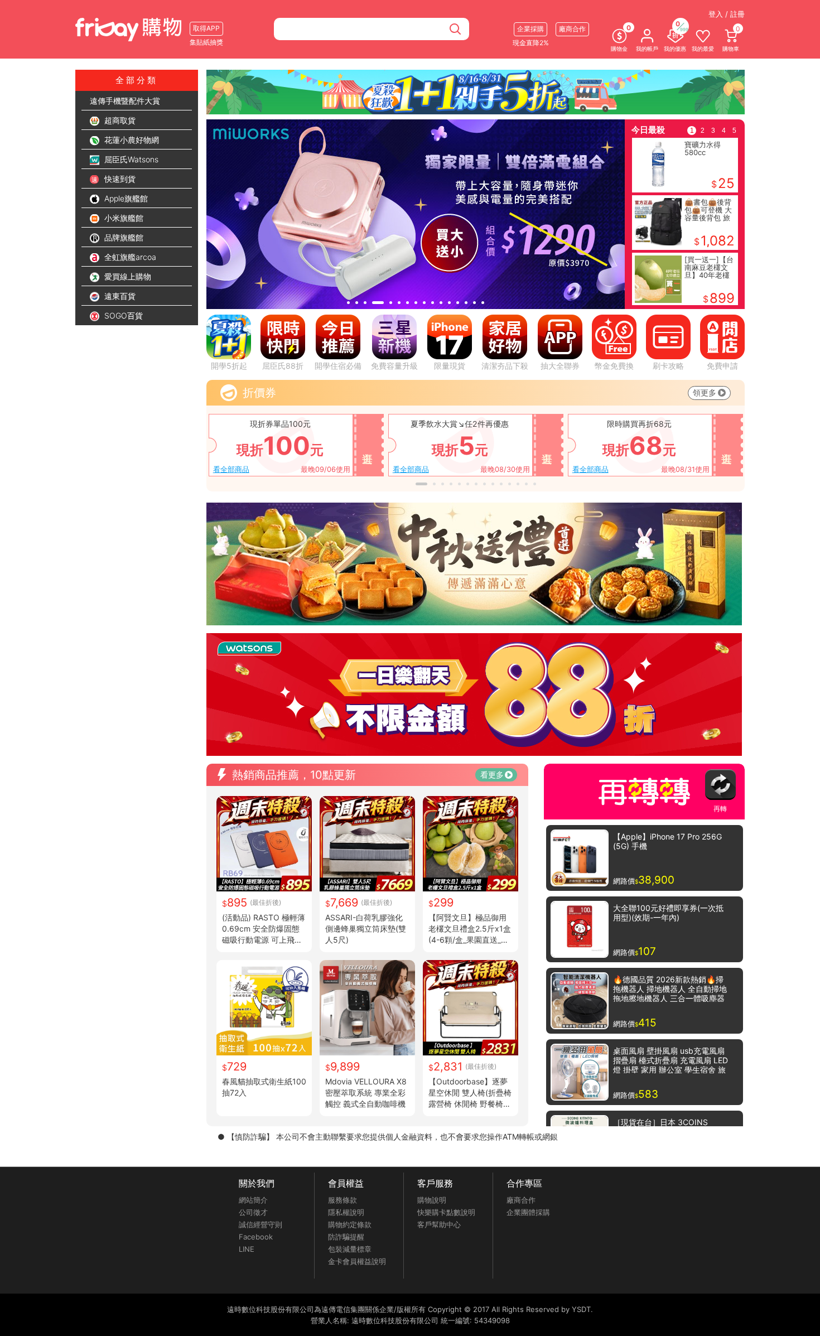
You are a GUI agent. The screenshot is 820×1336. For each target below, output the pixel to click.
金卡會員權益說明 (357, 1261)
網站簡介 (253, 1199)
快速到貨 (119, 179)
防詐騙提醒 (346, 1236)
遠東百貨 (119, 296)
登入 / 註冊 (726, 13)
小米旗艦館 (122, 218)
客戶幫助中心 (439, 1224)
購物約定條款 (350, 1224)
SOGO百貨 (122, 315)
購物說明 (431, 1199)
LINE (246, 1249)
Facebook (256, 1236)
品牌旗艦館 (122, 237)
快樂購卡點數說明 (446, 1212)
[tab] (348, 302)
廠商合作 (521, 1199)
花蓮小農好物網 (130, 139)
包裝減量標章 (350, 1249)
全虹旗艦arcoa (129, 257)
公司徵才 (253, 1212)
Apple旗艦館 (125, 198)
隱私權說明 (346, 1212)
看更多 (492, 774)
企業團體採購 (528, 1212)
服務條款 (342, 1199)
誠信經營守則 (260, 1224)
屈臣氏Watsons (130, 159)
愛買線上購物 (126, 276)
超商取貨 (119, 120)
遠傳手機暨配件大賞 (125, 100)
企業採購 (530, 29)
